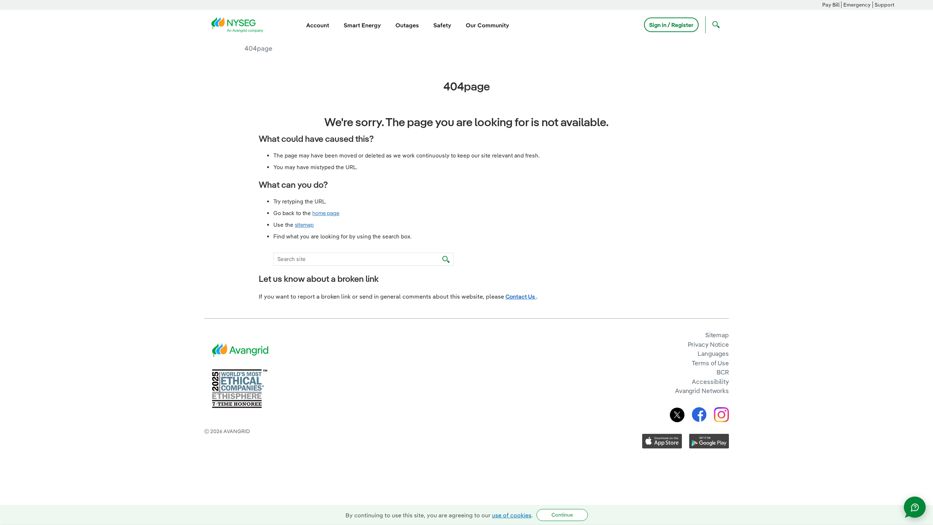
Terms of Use (710, 363)
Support (884, 4)
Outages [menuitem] (407, 25)
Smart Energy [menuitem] (362, 25)
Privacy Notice (708, 344)
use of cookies (511, 515)
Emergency (857, 4)
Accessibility (710, 381)
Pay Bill (831, 4)
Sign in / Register (671, 24)
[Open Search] (714, 24)
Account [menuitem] (317, 25)
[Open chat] (915, 507)
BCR (723, 372)
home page (325, 213)
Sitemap (717, 335)
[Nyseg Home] (239, 24)
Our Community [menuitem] (487, 25)
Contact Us (520, 296)
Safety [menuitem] (442, 25)
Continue (562, 515)
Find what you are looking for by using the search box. (342, 236)
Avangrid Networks (702, 390)
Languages (713, 353)
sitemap (304, 224)
